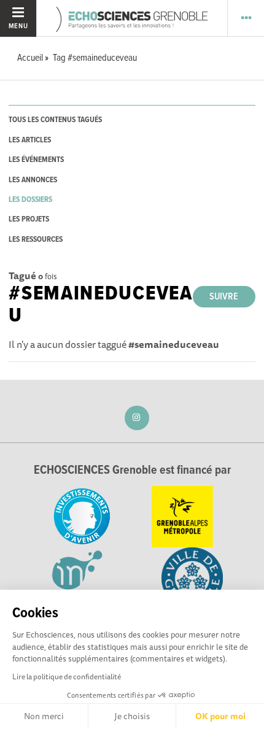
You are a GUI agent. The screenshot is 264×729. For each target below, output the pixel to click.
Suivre (223, 296)
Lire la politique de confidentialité (66, 676)
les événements (36, 160)
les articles (30, 140)
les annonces (33, 180)
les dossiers (30, 200)
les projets (29, 219)
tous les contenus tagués (55, 120)
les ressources (36, 239)
